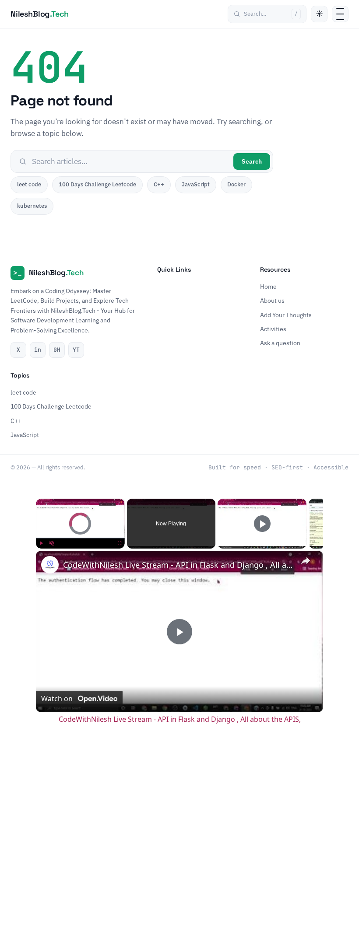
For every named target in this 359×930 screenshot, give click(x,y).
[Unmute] (51, 543)
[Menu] (340, 14)
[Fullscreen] (119, 543)
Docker (236, 184)
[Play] (41, 543)
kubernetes (32, 206)
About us (272, 300)
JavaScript (196, 184)
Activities (273, 329)
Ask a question (280, 343)
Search (252, 161)
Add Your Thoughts (286, 314)
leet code (29, 184)
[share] (305, 561)
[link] (50, 564)
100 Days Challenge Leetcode (97, 184)
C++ (159, 184)
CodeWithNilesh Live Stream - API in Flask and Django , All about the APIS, (178, 564)
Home (268, 286)
